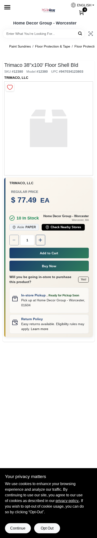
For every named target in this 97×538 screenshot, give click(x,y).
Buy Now (49, 266)
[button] (80, 5)
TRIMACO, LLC (16, 78)
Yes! (83, 279)
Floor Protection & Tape (52, 46)
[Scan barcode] (91, 34)
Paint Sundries (20, 46)
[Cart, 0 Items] (81, 12)
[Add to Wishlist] (10, 87)
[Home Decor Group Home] (48, 10)
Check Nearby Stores (66, 227)
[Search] (80, 33)
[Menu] (7, 7)
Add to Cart (49, 253)
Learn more (39, 329)
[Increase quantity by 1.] (40, 240)
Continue (17, 528)
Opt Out (47, 528)
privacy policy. (67, 501)
